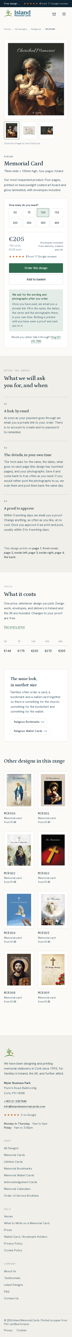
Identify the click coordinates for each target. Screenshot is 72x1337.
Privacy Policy (13, 1243)
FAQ (6, 1291)
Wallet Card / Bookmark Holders (25, 1236)
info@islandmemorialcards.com (24, 1106)
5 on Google (28, 1115)
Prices (8, 1230)
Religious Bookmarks (29, 722)
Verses (8, 1216)
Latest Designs (13, 1285)
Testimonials (12, 1278)
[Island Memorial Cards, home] (17, 14)
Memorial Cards (14, 1155)
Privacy (8, 1330)
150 (56, 212)
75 (29, 212)
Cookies (22, 1330)
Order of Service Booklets (21, 1195)
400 (56, 223)
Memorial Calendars (17, 1189)
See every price (14, 627)
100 (43, 212)
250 (29, 223)
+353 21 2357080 (15, 1101)
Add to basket (36, 279)
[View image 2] (29, 130)
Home (7, 29)
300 (43, 223)
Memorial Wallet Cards (19, 1175)
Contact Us (11, 1298)
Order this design (36, 268)
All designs (21, 29)
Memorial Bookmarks (18, 1168)
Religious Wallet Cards (30, 731)
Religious (36, 29)
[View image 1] (11, 130)
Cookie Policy (13, 1250)
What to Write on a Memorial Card (26, 1223)
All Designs (11, 1148)
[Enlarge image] (36, 79)
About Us (10, 1271)
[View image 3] (46, 130)
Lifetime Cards (13, 1161)
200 (15, 223)
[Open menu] (64, 14)
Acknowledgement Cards (20, 1182)
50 (15, 212)
